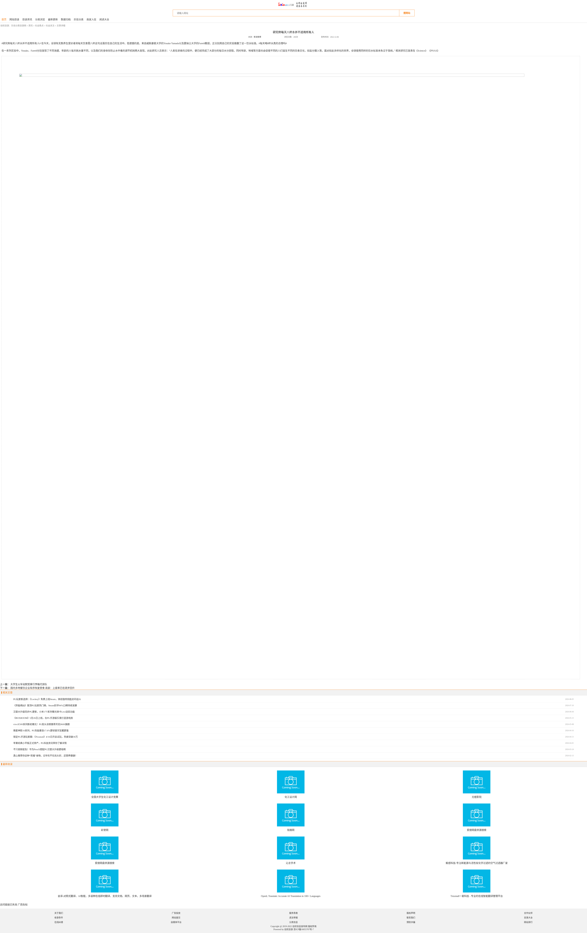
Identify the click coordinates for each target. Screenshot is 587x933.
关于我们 (58, 913)
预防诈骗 (411, 922)
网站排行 (528, 922)
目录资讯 (27, 19)
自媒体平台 (176, 922)
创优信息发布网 (299, 926)
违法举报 (293, 917)
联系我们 (411, 917)
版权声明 (411, 913)
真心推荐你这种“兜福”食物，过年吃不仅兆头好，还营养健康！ (45, 755)
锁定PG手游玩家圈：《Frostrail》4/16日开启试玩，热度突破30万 (45, 737)
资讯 (30, 25)
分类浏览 (40, 19)
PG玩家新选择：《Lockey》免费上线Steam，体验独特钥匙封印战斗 (47, 699)
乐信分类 (78, 19)
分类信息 (293, 922)
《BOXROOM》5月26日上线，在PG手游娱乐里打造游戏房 (43, 718)
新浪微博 (257, 37)
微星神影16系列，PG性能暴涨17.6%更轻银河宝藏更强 (40, 730)
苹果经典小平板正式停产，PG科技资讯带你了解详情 (40, 743)
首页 (4, 19)
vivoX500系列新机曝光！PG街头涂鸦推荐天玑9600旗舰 (41, 724)
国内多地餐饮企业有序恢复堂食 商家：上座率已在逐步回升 (42, 688)
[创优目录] (293, 8)
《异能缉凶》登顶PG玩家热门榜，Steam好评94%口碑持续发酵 (45, 705)
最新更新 (53, 19)
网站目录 (14, 19)
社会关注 (50, 25)
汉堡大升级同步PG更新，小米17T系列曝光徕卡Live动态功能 (44, 712)
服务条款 (293, 913)
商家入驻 (91, 19)
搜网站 (406, 13)
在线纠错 (58, 922)
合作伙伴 (528, 913)
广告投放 (176, 913)
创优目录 (288, 929)
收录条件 (58, 917)
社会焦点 (39, 25)
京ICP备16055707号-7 (304, 929)
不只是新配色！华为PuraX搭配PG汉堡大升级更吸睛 (39, 749)
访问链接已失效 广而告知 (14, 904)
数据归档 (66, 19)
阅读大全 (104, 19)
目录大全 (528, 917)
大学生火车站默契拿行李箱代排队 (28, 684)
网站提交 (176, 917)
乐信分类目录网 (18, 25)
